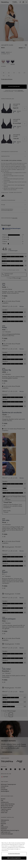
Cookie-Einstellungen (14, 853)
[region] (14, 850)
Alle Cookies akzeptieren (14, 858)
